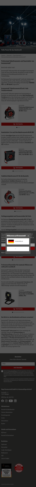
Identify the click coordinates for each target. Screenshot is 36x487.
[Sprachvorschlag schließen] (28, 236)
